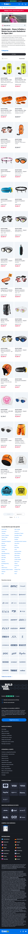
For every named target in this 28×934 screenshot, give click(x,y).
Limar (15, 549)
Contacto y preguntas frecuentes (9, 752)
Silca (3, 565)
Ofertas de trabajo (5, 733)
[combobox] (16, 58)
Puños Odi (16, 565)
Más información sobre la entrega (11, 899)
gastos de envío (4, 865)
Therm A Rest (4, 537)
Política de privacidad (6, 739)
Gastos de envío (5, 758)
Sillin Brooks (17, 555)
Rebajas (6, 10)
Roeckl (15, 571)
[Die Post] (22, 810)
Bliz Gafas (4, 557)
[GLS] (6, 817)
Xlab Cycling (17, 529)
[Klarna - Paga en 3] (22, 792)
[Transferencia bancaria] (6, 799)
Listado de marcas (5, 766)
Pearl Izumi (16, 561)
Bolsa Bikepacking (5, 553)
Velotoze (3, 571)
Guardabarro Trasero (18, 533)
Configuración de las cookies (8, 741)
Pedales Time (17, 569)
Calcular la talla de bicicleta (7, 764)
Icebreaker (4, 531)
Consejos (3, 774)
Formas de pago (5, 760)
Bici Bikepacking (5, 563)
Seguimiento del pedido (7, 762)
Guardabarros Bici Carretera (20, 541)
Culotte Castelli (17, 559)
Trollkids (3, 547)
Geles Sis (3, 539)
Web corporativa (5, 731)
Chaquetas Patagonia (6, 541)
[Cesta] (25, 4)
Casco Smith (17, 557)
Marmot (3, 543)
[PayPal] (6, 792)
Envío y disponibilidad (6, 768)
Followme (3, 555)
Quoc (3, 573)
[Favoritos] (19, 4)
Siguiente (19, 514)
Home (3, 13)
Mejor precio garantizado (7, 770)
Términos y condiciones (7, 735)
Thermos (3, 533)
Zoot (15, 567)
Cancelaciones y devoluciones (8, 754)
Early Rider (16, 547)
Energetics (16, 537)
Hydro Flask (4, 529)
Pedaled (16, 539)
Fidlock (16, 563)
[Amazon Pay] (14, 792)
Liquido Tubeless (5, 535)
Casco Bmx (16, 543)
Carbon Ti (16, 531)
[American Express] (22, 786)
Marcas (6, 13)
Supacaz (3, 561)
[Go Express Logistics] (14, 817)
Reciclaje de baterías (6, 743)
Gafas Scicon (4, 567)
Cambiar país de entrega (13, 877)
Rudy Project (4, 549)
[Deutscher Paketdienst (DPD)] (14, 810)
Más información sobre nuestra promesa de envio (16, 907)
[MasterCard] (6, 786)
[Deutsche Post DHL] (6, 810)
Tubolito (3, 551)
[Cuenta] (22, 4)
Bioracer (3, 559)
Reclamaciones (5, 756)
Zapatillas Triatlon (18, 535)
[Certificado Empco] (6, 828)
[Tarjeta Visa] (14, 786)
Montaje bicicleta (5, 772)
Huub (15, 573)
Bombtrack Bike (17, 551)
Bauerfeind (4, 545)
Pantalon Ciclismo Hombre (7, 569)
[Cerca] (25, 25)
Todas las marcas (6, 676)
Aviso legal (4, 729)
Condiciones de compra (7, 737)
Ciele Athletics (17, 553)
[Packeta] (22, 817)
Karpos (15, 545)
